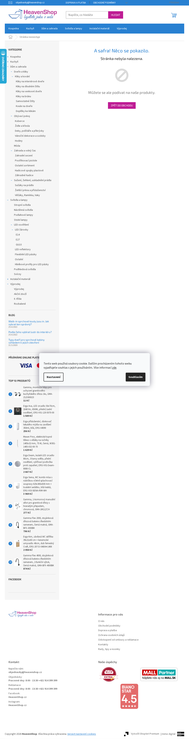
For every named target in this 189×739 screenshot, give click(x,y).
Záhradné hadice (24, 175)
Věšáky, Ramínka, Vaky (27, 195)
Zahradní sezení (23, 155)
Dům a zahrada (18, 67)
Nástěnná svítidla (23, 210)
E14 (18, 235)
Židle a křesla (22, 126)
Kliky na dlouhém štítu (28, 86)
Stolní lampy (21, 220)
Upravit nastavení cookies (81, 734)
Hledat (115, 14)
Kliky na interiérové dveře (30, 81)
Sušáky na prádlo (24, 185)
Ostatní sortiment (25, 165)
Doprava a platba (76, 2)
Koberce (20, 121)
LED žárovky (21, 230)
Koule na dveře (24, 106)
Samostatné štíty (25, 101)
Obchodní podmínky (104, 2)
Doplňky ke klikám (26, 111)
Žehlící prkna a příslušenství (30, 190)
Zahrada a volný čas (25, 150)
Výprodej (15, 284)
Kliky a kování (22, 76)
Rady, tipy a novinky (109, 649)
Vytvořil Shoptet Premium (145, 734)
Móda (17, 146)
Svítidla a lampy (19, 200)
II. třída (17, 299)
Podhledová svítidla (25, 269)
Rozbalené (20, 304)
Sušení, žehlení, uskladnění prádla (32, 180)
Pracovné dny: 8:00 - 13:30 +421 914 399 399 (32, 680)
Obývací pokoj (22, 116)
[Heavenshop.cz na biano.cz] (139, 696)
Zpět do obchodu (122, 105)
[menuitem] (14, 29)
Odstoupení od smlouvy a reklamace (118, 640)
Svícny (17, 274)
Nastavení (53, 377)
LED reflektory (23, 249)
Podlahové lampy (23, 215)
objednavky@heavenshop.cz (25, 672)
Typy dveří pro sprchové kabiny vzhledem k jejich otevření (26, 341)
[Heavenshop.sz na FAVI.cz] (119, 674)
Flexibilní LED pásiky (26, 254)
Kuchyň (14, 62)
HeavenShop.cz (17, 697)
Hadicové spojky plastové (29, 170)
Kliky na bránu (23, 96)
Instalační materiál (20, 279)
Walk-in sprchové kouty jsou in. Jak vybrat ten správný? (28, 323)
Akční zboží (20, 294)
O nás (101, 621)
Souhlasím (135, 377)
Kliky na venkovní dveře (29, 91)
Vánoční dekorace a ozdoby (30, 136)
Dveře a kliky (21, 72)
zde (114, 368)
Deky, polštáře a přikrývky (29, 131)
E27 (18, 240)
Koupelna (15, 57)
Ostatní (19, 259)
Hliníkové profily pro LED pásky (32, 264)
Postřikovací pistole (26, 160)
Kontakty (103, 644)
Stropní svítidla (22, 205)
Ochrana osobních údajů (111, 635)
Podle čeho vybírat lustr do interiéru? (30, 332)
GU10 (19, 245)
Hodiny (19, 141)
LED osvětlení (21, 225)
